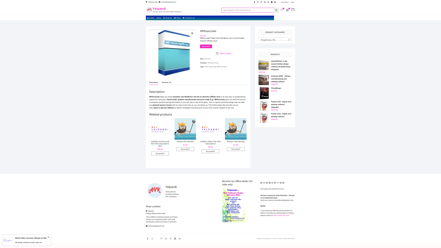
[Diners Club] (272, 182)
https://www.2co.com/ (281, 215)
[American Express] (261, 182)
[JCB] (283, 182)
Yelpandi (159, 9)
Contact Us (190, 18)
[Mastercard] (264, 182)
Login (292, 2)
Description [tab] (153, 82)
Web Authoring (210, 67)
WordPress (291, 238)
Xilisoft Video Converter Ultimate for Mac (31, 238)
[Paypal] (270, 182)
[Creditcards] (278, 182)
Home (151, 18)
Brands (169, 18)
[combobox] (275, 39)
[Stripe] (281, 182)
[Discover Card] (275, 182)
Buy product (206, 46)
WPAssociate (222, 67)
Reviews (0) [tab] (166, 82)
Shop (159, 18)
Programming (213, 63)
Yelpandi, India (153, 2)
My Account (284, 2)
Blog (179, 18)
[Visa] (267, 182)
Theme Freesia (277, 238)
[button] (192, 33)
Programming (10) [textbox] (274, 40)
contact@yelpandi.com (168, 2)
